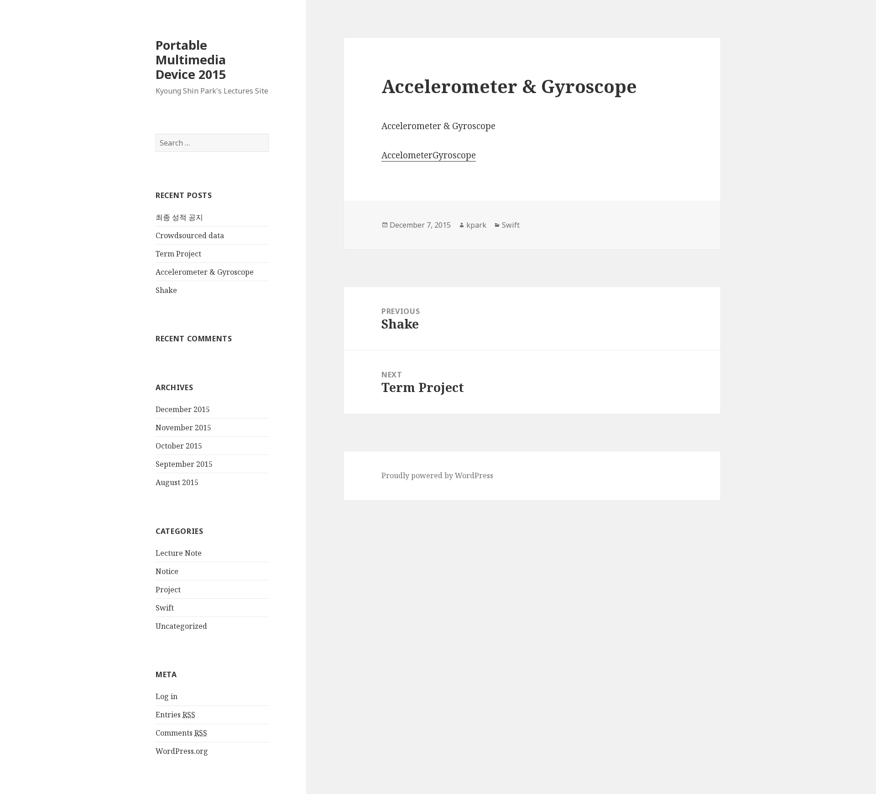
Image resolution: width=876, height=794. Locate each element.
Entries (175, 715)
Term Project (178, 254)
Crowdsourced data (190, 235)
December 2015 (183, 409)
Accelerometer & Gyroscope (205, 272)
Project (168, 590)
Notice (167, 571)
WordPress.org (182, 751)
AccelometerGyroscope (428, 155)
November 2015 (183, 428)
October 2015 (179, 446)
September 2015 (184, 464)
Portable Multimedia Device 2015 (191, 60)
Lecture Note (179, 553)
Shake (166, 290)
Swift (165, 608)
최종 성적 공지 (179, 217)
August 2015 (177, 482)
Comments (181, 733)
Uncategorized (181, 626)
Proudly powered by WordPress (437, 475)
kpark (476, 225)
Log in (166, 696)
